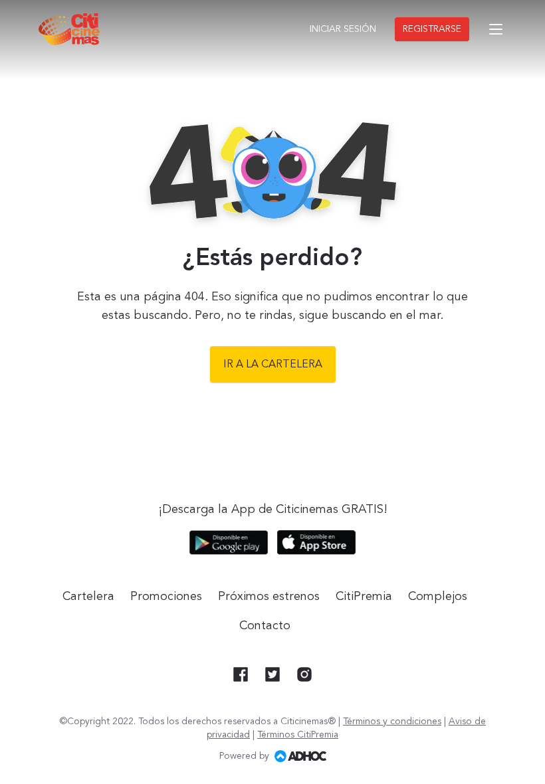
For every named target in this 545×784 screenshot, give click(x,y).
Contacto (264, 626)
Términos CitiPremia (297, 734)
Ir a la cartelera (272, 364)
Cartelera (88, 597)
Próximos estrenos (269, 597)
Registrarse (432, 29)
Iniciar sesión (343, 29)
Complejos (437, 597)
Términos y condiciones (392, 721)
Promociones (166, 597)
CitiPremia (364, 597)
